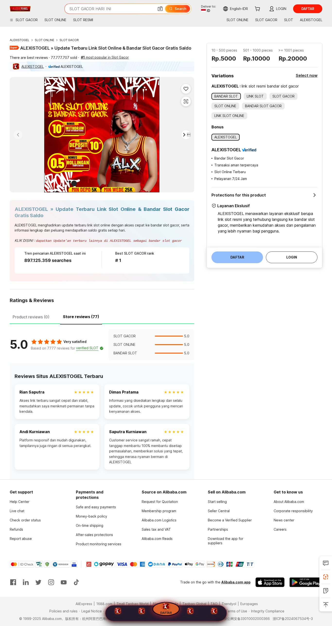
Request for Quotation (160, 502)
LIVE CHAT (214, 616)
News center (284, 520)
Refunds (16, 529)
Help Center (19, 502)
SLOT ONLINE (44, 40)
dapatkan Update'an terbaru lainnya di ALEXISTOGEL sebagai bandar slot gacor (109, 241)
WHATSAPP (190, 616)
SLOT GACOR (69, 40)
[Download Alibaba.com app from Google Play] (305, 582)
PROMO (118, 616)
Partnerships (218, 529)
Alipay (157, 604)
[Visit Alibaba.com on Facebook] (13, 582)
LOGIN (141, 616)
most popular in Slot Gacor (105, 57)
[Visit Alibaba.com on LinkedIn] (25, 582)
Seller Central (219, 511)
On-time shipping (89, 525)
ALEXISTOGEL (19, 40)
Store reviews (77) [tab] (81, 316)
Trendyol (229, 604)
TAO (214, 604)
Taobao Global (194, 604)
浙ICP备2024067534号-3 (293, 619)
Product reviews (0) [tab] (31, 316)
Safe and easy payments (96, 507)
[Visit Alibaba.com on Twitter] (38, 582)
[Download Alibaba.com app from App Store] (270, 582)
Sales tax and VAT (156, 529)
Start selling (217, 502)
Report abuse (21, 539)
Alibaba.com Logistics (159, 520)
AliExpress (84, 604)
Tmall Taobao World (132, 604)
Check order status (25, 520)
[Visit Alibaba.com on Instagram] (51, 582)
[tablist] (102, 316)
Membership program (159, 511)
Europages (249, 604)
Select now (306, 75)
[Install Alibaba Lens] (325, 577)
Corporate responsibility (293, 511)
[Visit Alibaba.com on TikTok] (76, 582)
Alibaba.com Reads (157, 539)
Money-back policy (91, 516)
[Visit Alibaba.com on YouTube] (63, 582)
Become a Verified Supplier (230, 520)
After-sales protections (94, 535)
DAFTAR (166, 613)
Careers (280, 529)
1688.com (104, 604)
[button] (160, 9)
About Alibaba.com (289, 502)
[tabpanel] (102, 344)
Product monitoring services (98, 544)
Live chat (17, 511)
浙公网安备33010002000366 (247, 619)
